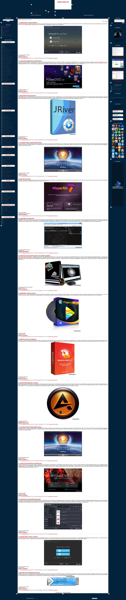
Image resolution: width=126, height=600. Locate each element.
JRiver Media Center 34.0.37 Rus (28, 95)
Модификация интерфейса (7, 206)
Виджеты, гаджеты (5, 207)
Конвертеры (4, 52)
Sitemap (35, 598)
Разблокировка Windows (6, 144)
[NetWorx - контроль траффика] (116, 148)
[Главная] (47, 10)
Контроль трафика (5, 122)
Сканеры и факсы (5, 64)
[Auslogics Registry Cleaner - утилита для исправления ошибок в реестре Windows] (119, 130)
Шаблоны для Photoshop (6, 187)
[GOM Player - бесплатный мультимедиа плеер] (113, 142)
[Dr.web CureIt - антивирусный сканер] (113, 139)
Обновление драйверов (6, 148)
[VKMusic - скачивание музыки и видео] (122, 157)
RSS (94, 15)
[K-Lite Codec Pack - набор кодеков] (122, 142)
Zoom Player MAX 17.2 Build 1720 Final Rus (31, 142)
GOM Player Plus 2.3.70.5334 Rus (28, 339)
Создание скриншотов (6, 70)
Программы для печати (6, 59)
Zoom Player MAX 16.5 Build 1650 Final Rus (31, 427)
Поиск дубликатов (5, 99)
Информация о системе (6, 93)
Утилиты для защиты (6, 141)
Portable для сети (5, 133)
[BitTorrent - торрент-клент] (119, 133)
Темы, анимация (5, 200)
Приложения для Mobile (6, 196)
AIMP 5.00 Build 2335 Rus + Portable (29, 382)
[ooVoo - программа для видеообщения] (119, 148)
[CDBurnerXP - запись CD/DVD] (113, 136)
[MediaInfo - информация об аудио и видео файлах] (116, 145)
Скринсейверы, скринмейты (7, 211)
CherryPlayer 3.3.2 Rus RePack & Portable (30, 499)
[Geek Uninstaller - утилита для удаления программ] (122, 139)
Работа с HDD (5, 101)
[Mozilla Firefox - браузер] (113, 148)
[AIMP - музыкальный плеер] (119, 127)
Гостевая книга (5, 31)
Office (3, 221)
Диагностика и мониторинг (7, 91)
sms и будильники (5, 202)
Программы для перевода (7, 156)
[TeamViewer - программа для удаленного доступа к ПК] (113, 157)
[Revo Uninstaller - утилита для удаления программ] (122, 151)
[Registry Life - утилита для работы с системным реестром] (119, 151)
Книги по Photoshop (6, 184)
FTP (3, 113)
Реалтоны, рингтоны (6, 198)
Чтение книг (4, 78)
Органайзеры (4, 55)
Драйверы (4, 149)
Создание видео (5, 67)
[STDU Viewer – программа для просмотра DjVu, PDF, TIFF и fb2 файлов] (122, 154)
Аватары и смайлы (5, 117)
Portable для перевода (6, 163)
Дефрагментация (5, 90)
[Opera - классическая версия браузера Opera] (122, 148)
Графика (4, 47)
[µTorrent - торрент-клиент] (116, 133)
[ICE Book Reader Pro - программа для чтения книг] (119, 142)
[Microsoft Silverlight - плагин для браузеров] (122, 145)
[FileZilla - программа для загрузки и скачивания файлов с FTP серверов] (116, 139)
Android (3, 192)
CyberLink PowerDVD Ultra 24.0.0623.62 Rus (31, 60)
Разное (3, 223)
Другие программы (5, 79)
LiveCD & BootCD (5, 219)
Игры (3, 222)
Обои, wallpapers (5, 210)
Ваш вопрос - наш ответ (6, 34)
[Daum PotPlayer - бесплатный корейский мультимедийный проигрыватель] (113, 151)
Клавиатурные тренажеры (7, 171)
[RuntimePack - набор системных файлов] (113, 154)
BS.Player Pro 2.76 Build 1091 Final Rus (30, 572)
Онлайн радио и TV (6, 125)
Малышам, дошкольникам (7, 175)
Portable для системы (6, 107)
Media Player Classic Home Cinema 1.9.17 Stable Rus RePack (35, 255)
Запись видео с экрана (6, 50)
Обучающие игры (5, 169)
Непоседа (40, 58)
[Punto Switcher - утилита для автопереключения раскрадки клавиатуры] (116, 151)
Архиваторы (4, 43)
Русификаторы (5, 161)
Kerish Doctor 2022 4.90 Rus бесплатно (117, 57)
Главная (19, 19)
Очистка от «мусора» (6, 98)
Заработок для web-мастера (7, 35)
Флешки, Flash (5, 75)
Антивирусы (4, 137)
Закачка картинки (115, 86)
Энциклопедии (5, 173)
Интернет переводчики (6, 157)
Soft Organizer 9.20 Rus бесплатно (117, 81)
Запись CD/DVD (5, 48)
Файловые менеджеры (6, 74)
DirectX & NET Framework (7, 152)
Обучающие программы (6, 168)
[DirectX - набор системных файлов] (119, 136)
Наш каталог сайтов (6, 30)
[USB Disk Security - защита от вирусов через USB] (116, 157)
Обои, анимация (5, 199)
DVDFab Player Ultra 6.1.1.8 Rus (28, 293)
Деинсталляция (5, 89)
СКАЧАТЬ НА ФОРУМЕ (23, 251)
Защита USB (4, 140)
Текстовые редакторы (6, 71)
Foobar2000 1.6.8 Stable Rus (27, 218)
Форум (3, 33)
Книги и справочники (6, 172)
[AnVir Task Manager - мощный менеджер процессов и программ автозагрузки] (113, 130)
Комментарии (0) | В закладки (52, 58)
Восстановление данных (7, 87)
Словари (4, 160)
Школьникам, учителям (6, 176)
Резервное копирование (6, 103)
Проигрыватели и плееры (7, 60)
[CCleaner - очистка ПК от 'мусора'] (122, 133)
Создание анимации (6, 66)
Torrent (3, 114)
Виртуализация (5, 86)
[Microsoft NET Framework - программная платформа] (119, 145)
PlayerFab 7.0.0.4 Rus (25, 179)
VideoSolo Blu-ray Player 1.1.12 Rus (29, 536)
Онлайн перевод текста (116, 89)
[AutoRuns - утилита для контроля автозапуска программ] (122, 130)
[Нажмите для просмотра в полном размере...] (63, 53)
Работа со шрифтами (6, 63)
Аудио (3, 44)
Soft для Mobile (5, 194)
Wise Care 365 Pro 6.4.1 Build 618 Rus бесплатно (118, 69)
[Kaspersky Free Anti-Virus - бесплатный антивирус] (113, 145)
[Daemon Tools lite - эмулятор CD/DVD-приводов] (116, 136)
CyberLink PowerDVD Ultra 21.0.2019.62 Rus (31, 463)
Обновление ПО (5, 95)
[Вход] (49, 11)
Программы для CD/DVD (7, 56)
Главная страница (5, 26)
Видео (3, 46)
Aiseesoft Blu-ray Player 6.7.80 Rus (28, 22)
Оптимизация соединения (7, 126)
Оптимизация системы (6, 97)
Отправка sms (5, 195)
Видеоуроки (4, 167)
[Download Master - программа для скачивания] (122, 136)
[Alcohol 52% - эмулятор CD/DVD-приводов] (122, 127)
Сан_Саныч (41, 424)
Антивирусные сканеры (6, 138)
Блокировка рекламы (6, 118)
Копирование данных (6, 54)
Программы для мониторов (7, 58)
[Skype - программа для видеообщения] (116, 154)
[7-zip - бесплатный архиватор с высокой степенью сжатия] (113, 127)
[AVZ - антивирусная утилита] (113, 133)
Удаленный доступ (5, 130)
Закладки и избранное (6, 121)
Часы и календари (5, 214)
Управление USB (5, 105)
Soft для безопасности (6, 142)
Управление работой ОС (7, 106)
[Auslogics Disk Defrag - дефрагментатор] (116, 130)
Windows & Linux (5, 218)
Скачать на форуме (22, 56)
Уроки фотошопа (5, 183)
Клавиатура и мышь (6, 51)
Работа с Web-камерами (7, 62)
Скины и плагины (5, 129)
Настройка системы (6, 94)
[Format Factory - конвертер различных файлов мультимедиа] (119, 139)
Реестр (3, 102)
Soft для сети (4, 111)
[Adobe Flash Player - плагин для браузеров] (116, 127)
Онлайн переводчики (6, 159)
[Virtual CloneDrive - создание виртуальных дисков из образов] (119, 157)
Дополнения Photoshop (6, 188)
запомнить (115, 22)
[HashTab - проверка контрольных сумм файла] (116, 142)
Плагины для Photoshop (6, 186)
